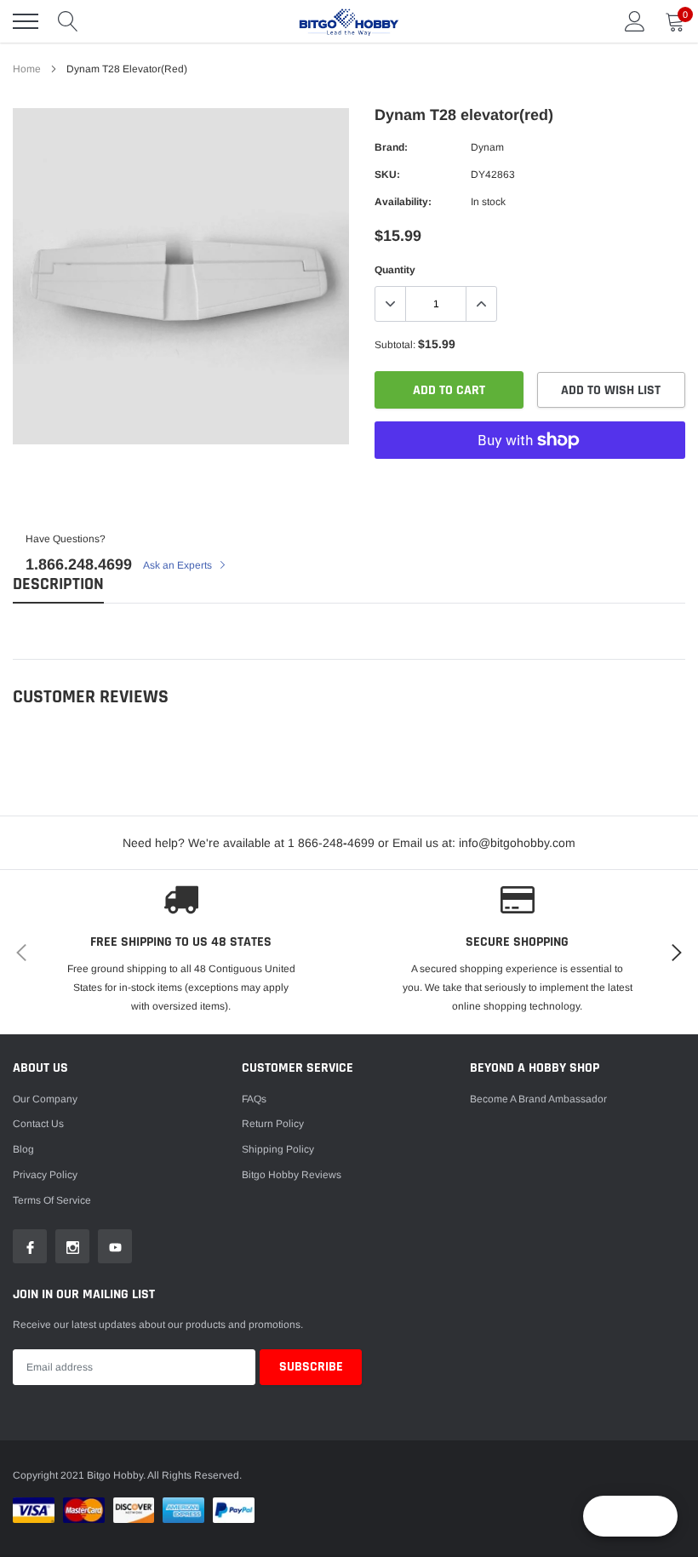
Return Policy (273, 1124)
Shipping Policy (278, 1149)
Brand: (391, 147)
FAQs (254, 1099)
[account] (635, 21)
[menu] (25, 21)
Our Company (45, 1099)
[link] (30, 1246)
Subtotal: (395, 345)
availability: (403, 202)
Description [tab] (58, 584)
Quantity (395, 270)
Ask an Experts (179, 565)
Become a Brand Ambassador (538, 1099)
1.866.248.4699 (79, 564)
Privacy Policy (45, 1175)
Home (27, 69)
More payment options (530, 481)
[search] (68, 21)
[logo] (349, 21)
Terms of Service (52, 1200)
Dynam (487, 147)
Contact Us (38, 1124)
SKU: (387, 174)
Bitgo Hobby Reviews (291, 1175)
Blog (23, 1149)
